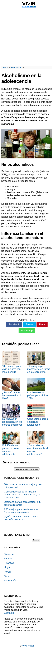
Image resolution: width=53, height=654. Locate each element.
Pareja (7, 571)
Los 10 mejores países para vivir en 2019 (38, 395)
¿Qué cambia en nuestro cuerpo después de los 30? (21, 518)
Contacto (9, 612)
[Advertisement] (26, 36)
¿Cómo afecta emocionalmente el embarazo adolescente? (37, 450)
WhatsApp (27, 330)
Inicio (5, 67)
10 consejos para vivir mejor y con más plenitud (11, 369)
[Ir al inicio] (29, 7)
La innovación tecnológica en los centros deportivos (12, 422)
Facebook (14, 324)
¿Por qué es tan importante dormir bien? (11, 395)
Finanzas (9, 563)
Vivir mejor (28, 645)
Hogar (7, 567)
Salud (7, 576)
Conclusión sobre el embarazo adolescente (38, 422)
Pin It (42, 324)
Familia (8, 558)
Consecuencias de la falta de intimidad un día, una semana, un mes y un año (22, 494)
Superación (10, 580)
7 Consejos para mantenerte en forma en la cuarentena (38, 369)
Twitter (29, 324)
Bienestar (16, 67)
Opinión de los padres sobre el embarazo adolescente (10, 450)
